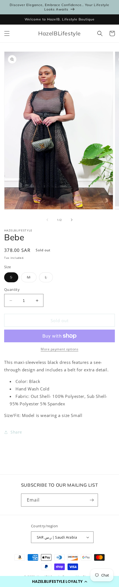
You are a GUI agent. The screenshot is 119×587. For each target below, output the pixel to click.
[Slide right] (72, 220)
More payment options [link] (59, 349)
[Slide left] (47, 220)
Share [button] (16, 432)
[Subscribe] (92, 500)
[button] (59, 581)
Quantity (12, 289)
